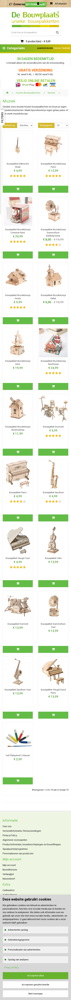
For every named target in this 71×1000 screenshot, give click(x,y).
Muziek (51, 92)
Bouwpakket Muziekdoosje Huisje (17, 297)
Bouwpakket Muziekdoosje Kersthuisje (53, 362)
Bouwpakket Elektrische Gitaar (18, 165)
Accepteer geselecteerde (35, 984)
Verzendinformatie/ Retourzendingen (22, 831)
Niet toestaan (35, 993)
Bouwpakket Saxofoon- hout (18, 690)
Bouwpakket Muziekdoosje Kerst (17, 362)
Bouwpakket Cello (53, 558)
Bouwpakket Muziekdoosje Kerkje (53, 297)
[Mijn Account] (39, 3)
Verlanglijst (8, 874)
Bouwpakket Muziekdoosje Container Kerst (17, 231)
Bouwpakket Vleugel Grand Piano (53, 691)
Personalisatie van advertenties (24, 949)
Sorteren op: (9, 125)
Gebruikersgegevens (18, 939)
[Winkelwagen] (51, 3)
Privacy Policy (10, 835)
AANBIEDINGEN (45, 48)
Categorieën (16, 48)
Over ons (7, 826)
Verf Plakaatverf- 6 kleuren (18, 755)
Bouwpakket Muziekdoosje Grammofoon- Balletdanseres (53, 232)
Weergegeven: (46, 125)
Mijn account (9, 865)
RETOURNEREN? (36, 4)
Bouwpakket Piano (17, 492)
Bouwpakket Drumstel (53, 427)
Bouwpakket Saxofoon (53, 492)
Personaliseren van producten (18, 853)
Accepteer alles (35, 975)
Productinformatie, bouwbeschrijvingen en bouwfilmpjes (32, 844)
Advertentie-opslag (18, 930)
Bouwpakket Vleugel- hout (18, 558)
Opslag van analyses (18, 959)
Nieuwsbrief (9, 878)
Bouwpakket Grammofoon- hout (53, 625)
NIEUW (66, 48)
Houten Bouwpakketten (28, 92)
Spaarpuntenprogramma (15, 849)
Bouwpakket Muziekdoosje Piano (53, 165)
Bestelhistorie (10, 869)
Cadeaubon (8, 890)
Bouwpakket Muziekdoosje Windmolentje (17, 428)
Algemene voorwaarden (15, 840)
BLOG (58, 48)
